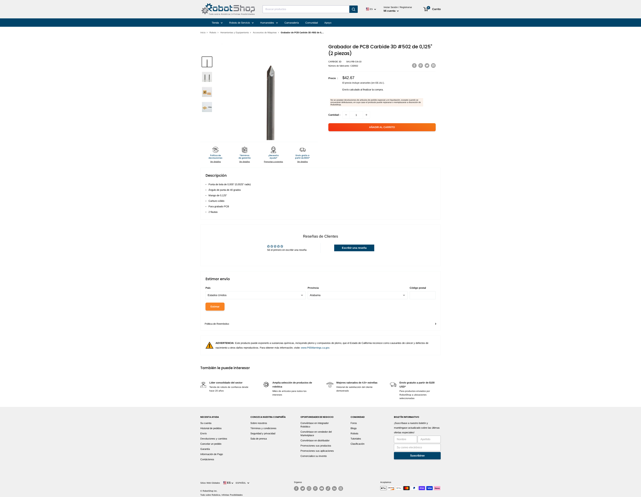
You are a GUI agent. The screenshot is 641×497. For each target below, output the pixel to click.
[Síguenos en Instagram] (309, 488)
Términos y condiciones (263, 428)
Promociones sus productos (315, 445)
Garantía (205, 449)
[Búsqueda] (353, 9)
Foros (354, 423)
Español (241, 483)
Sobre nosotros (258, 423)
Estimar (215, 306)
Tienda (216, 22)
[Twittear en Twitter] (427, 65)
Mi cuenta (390, 10)
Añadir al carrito (382, 127)
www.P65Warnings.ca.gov (315, 347)
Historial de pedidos (211, 428)
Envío (203, 433)
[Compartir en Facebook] (414, 65)
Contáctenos (207, 459)
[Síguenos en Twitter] (302, 488)
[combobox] (306, 9)
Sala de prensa (258, 438)
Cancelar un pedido (210, 443)
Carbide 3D (334, 61)
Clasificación (357, 443)
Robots (212, 32)
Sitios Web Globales (210, 483)
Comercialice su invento (313, 456)
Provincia (313, 287)
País (207, 287)
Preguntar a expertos (273, 161)
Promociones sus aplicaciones (317, 450)
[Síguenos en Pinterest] (315, 488)
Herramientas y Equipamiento (234, 32)
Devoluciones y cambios (213, 438)
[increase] (366, 114)
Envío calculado (351, 89)
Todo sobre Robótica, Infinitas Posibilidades (221, 495)
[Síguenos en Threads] (340, 488)
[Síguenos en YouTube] (321, 488)
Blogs (354, 428)
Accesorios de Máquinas (265, 32)
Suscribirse (417, 455)
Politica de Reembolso (217, 323)
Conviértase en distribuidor (315, 440)
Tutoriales (356, 438)
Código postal (418, 287)
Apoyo (327, 22)
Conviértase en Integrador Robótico (314, 425)
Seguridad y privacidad (262, 433)
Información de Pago (211, 454)
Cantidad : (334, 114)
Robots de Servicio (240, 22)
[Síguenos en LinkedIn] (334, 488)
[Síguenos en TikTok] (328, 488)
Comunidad (311, 22)
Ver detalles (215, 161)
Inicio (202, 32)
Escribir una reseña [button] (354, 247)
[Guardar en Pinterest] (420, 65)
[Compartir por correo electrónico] (433, 65)
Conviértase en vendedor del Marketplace (316, 433)
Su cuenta (205, 423)
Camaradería (291, 22)
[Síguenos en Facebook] (296, 488)
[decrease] (346, 114)
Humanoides (267, 22)
